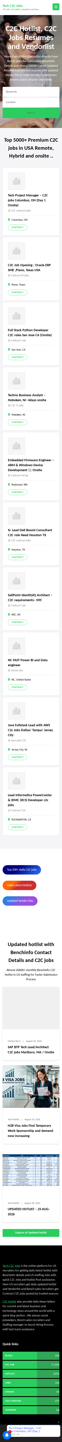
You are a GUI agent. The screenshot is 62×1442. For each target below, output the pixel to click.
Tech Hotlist (13, 1119)
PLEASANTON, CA (21, 819)
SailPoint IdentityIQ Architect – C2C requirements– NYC (30, 598)
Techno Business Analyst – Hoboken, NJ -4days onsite (27, 398)
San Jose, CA (18, 349)
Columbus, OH (20, 220)
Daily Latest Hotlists (19, 885)
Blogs (9, 1356)
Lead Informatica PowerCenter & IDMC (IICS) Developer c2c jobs (30, 800)
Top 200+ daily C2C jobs (22, 869)
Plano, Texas (18, 284)
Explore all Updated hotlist (31, 1232)
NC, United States (21, 679)
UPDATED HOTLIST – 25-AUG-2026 (29, 1212)
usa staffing (13, 1401)
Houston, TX (18, 549)
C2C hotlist (9, 1301)
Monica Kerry (14, 1041)
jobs (8, 1383)
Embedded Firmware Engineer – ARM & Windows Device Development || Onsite (31, 465)
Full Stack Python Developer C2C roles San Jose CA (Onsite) (30, 333)
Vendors (10, 1410)
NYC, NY (16, 614)
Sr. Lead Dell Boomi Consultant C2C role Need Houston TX (30, 533)
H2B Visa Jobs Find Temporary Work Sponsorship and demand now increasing (30, 1131)
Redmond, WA (19, 484)
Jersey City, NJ (19, 749)
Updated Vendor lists (20, 901)
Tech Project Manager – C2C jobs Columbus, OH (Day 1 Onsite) (28, 200)
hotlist (10, 1374)
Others (9, 1392)
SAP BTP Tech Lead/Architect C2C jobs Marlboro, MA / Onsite (31, 1050)
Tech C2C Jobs (13, 6)
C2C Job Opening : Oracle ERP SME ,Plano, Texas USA (29, 268)
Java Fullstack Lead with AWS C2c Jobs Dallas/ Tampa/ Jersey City (30, 730)
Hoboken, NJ (18, 414)
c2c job (9, 1365)
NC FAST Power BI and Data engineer (28, 663)
